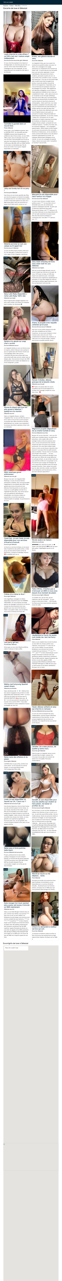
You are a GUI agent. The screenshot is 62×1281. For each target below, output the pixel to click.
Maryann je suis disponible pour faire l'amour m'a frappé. (44, 195)
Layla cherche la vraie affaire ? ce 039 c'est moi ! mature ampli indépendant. (16, 56)
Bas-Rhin (17, 5)
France (11, 5)
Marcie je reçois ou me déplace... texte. (41, 875)
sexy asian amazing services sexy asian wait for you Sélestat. (43, 264)
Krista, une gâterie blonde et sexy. (43, 57)
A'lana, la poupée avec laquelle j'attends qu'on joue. (44, 324)
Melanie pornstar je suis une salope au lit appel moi (15, 245)
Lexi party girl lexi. (11, 642)
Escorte (5, 5)
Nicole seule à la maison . (42, 540)
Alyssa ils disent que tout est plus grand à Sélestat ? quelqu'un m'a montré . (15, 409)
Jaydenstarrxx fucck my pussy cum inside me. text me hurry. (44, 636)
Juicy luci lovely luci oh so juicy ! (16, 189)
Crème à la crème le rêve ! (14, 594)
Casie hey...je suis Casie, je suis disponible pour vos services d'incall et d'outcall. (16, 540)
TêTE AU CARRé (8, 2)
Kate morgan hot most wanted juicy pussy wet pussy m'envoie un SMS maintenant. (16, 905)
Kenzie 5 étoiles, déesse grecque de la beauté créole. (43, 381)
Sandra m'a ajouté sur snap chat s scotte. (15, 342)
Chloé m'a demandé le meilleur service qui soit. (44, 928)
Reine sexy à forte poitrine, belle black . (15, 849)
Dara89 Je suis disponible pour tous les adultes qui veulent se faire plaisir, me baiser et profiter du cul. (44, 803)
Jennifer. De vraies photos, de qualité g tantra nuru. (44, 748)
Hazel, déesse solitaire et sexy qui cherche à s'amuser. (44, 708)
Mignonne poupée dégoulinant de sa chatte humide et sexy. (44, 430)
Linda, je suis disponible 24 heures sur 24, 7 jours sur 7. (15, 800)
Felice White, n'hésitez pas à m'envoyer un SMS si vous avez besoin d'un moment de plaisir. (44, 591)
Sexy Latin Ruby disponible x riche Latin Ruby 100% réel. (15, 295)
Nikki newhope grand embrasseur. (12, 473)
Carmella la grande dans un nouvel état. (15, 125)
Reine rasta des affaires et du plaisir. (16, 758)
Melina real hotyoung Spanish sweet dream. (16, 685)
